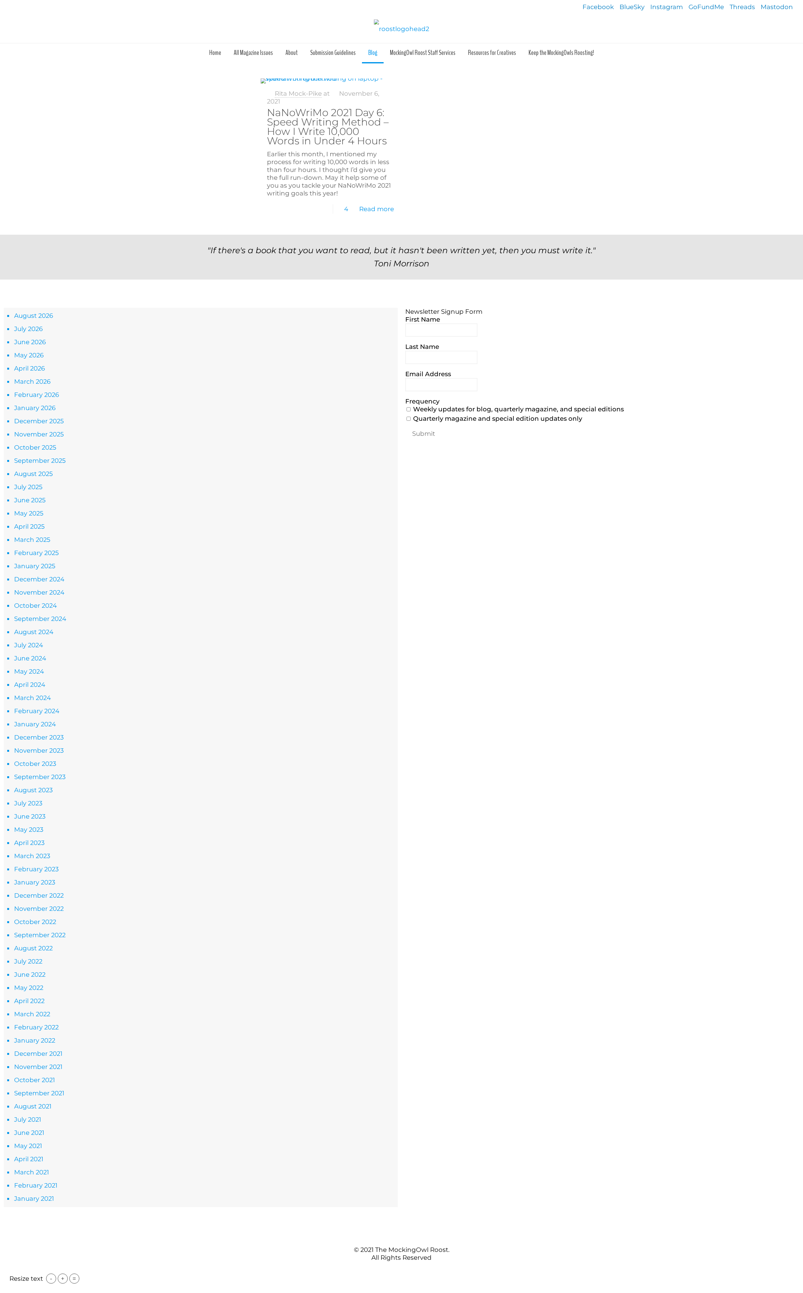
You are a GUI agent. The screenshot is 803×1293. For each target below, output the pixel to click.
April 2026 (29, 368)
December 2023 (39, 737)
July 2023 (28, 803)
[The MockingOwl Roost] (401, 28)
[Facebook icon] (391, 1271)
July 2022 (28, 961)
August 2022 (33, 948)
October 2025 (35, 447)
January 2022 (34, 1040)
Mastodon (777, 7)
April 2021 (28, 1159)
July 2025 (28, 487)
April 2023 (29, 843)
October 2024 (35, 605)
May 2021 (28, 1146)
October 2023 (35, 763)
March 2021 (31, 1172)
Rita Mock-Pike (298, 93)
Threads (742, 7)
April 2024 (29, 684)
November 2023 (39, 750)
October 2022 (35, 922)
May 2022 (28, 987)
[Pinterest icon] (404, 1271)
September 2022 (40, 935)
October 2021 (34, 1080)
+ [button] (63, 1278)
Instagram (666, 7)
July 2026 (28, 329)
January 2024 (35, 724)
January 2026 (35, 408)
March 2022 (32, 1014)
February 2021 (35, 1185)
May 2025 (28, 513)
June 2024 (30, 658)
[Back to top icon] (401, 1236)
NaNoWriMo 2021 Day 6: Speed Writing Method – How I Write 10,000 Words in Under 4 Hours (328, 126)
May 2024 (29, 671)
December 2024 (39, 579)
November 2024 (39, 592)
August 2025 (33, 474)
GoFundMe (706, 7)
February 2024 (36, 711)
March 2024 (32, 698)
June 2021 (29, 1132)
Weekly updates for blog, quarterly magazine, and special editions (518, 409)
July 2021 (27, 1119)
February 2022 (36, 1027)
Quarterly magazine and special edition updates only (497, 418)
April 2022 (29, 1001)
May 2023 (28, 829)
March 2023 (32, 856)
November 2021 (38, 1067)
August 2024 (33, 632)
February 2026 (36, 394)
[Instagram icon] (411, 1271)
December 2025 (39, 421)
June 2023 (29, 816)
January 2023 (34, 882)
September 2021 (39, 1093)
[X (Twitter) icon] (398, 1271)
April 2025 (29, 526)
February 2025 (36, 553)
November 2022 (39, 908)
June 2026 (30, 342)
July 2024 (28, 645)
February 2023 (36, 869)
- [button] (51, 1278)
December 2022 (39, 895)
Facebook (598, 7)
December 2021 (38, 1053)
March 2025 (32, 539)
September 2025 (40, 460)
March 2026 (32, 381)
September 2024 (40, 618)
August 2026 (33, 315)
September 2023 (40, 777)
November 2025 (39, 434)
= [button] (74, 1278)
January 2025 (34, 566)
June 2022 (29, 974)
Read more (376, 209)
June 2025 (29, 500)
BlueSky (632, 7)
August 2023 (33, 790)
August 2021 (32, 1106)
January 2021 (34, 1198)
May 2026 (29, 355)
